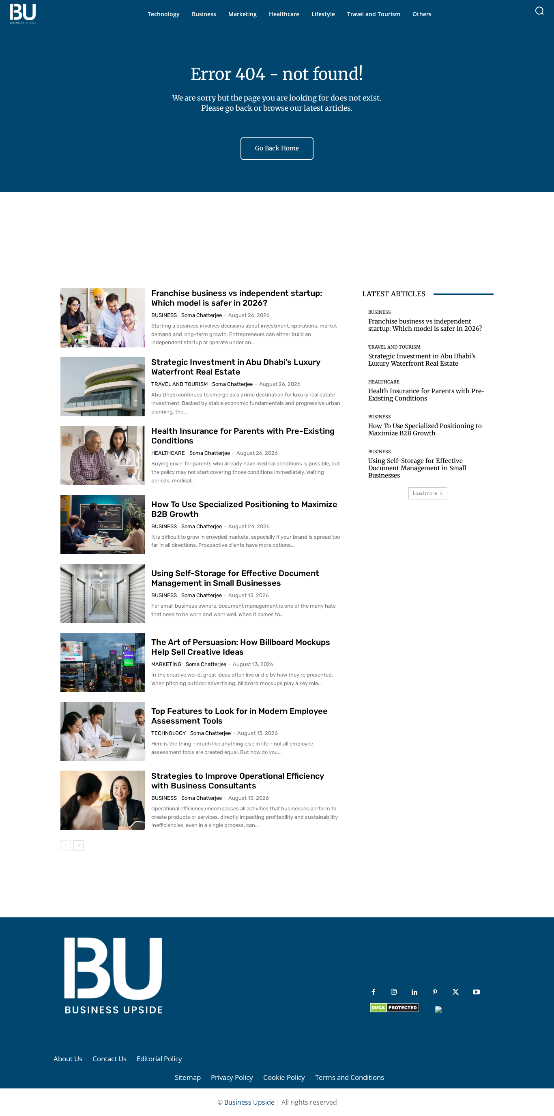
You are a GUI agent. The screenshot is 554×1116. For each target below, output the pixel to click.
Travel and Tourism (179, 384)
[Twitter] (455, 992)
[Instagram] (394, 992)
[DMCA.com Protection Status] (394, 1010)
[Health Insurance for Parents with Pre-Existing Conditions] (102, 455)
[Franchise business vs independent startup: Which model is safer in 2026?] (102, 317)
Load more (425, 493)
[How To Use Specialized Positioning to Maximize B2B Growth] (102, 524)
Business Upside (249, 1102)
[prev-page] (65, 845)
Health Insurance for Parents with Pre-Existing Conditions (426, 394)
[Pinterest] (435, 992)
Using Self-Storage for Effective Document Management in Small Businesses (235, 578)
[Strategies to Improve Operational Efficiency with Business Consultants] (102, 800)
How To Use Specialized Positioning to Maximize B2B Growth (425, 429)
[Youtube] (476, 992)
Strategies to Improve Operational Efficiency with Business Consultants (237, 780)
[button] (539, 10)
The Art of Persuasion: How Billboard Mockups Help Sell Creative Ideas (240, 647)
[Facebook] (373, 992)
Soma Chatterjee (201, 315)
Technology (168, 733)
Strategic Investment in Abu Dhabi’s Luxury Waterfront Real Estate (235, 367)
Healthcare (168, 453)
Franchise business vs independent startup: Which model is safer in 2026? (236, 298)
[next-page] (78, 845)
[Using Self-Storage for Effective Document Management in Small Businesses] (102, 593)
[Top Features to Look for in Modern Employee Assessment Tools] (102, 731)
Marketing (166, 664)
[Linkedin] (414, 992)
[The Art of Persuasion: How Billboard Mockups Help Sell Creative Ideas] (102, 662)
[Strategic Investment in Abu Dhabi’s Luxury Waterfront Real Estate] (102, 386)
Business (164, 315)
